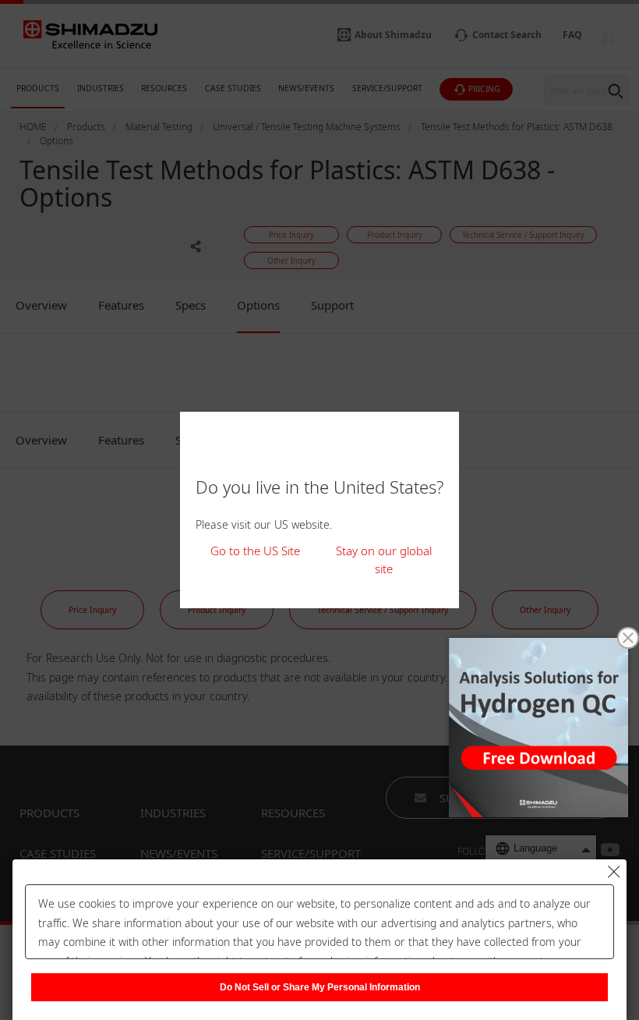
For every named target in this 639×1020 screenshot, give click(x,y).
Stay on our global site (384, 559)
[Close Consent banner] (614, 871)
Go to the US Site (255, 550)
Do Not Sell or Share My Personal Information (320, 987)
